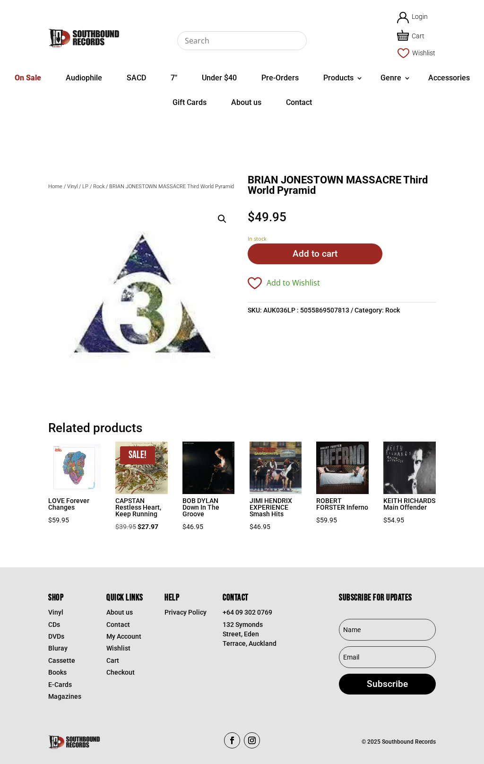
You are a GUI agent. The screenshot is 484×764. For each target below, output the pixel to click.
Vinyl (72, 186)
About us (246, 102)
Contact (299, 102)
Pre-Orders (280, 77)
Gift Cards (190, 102)
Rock (98, 186)
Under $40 (219, 77)
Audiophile (84, 77)
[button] (222, 218)
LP (85, 186)
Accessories (449, 77)
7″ (174, 77)
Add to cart (315, 253)
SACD (136, 77)
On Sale (28, 77)
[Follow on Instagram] (252, 740)
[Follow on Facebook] (232, 740)
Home (55, 186)
